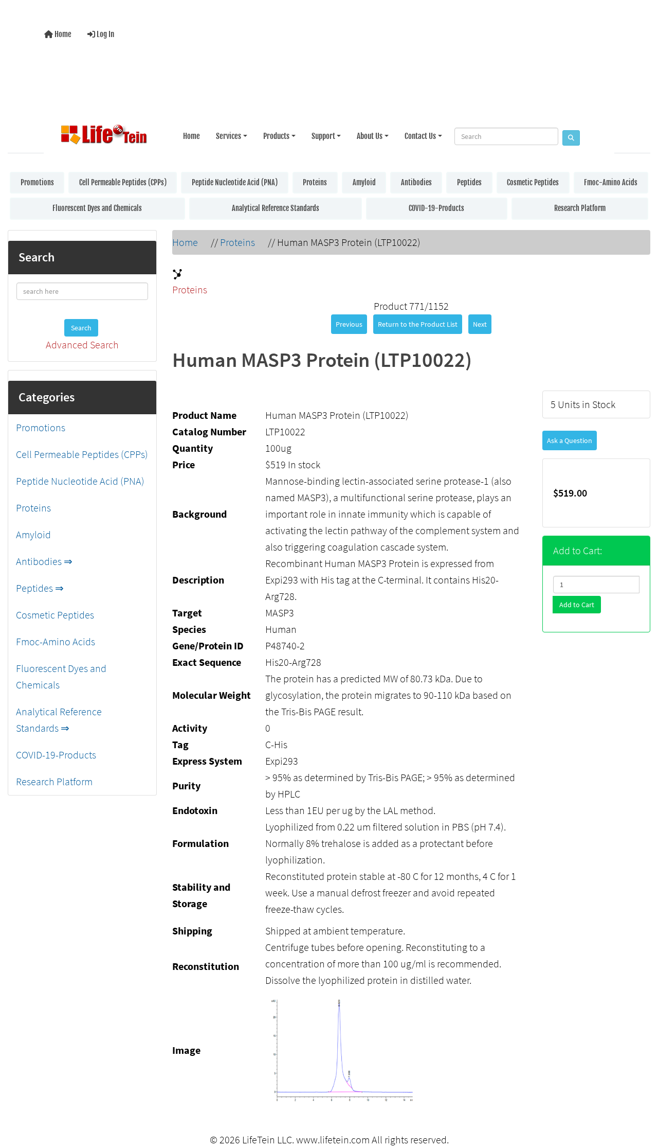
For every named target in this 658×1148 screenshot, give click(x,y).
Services (228, 136)
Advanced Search (82, 344)
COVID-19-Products (436, 208)
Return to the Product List (418, 324)
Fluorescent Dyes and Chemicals (97, 208)
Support (323, 136)
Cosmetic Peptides (533, 182)
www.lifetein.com (333, 1139)
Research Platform (580, 208)
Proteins (315, 182)
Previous (349, 324)
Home (62, 34)
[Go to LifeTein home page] (103, 136)
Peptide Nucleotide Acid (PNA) (235, 182)
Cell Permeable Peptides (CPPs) (123, 182)
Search (81, 327)
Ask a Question (569, 440)
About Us (369, 136)
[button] (639, 1098)
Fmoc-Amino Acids (610, 182)
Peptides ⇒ (40, 587)
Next (480, 324)
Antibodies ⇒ (44, 561)
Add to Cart (576, 604)
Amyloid (364, 182)
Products (276, 136)
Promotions (37, 182)
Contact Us (420, 136)
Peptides (469, 182)
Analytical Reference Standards (275, 208)
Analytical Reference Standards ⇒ (59, 719)
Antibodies (416, 182)
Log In (104, 34)
